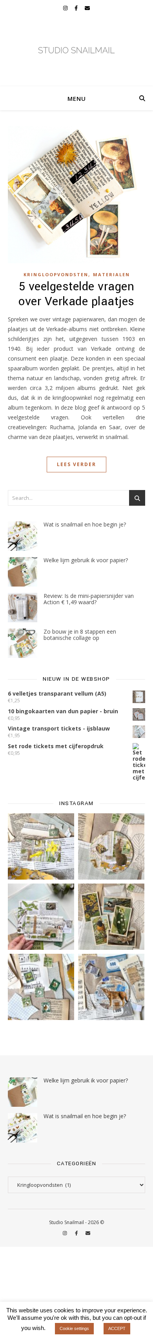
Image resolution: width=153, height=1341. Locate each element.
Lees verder (76, 464)
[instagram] (66, 7)
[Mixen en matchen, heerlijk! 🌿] (41, 917)
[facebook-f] (77, 7)
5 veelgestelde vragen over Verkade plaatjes (76, 294)
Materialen (111, 274)
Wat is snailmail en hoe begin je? (85, 524)
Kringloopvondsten (56, 274)
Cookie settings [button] (74, 1328)
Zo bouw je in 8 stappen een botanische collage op (80, 634)
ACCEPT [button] (117, 1328)
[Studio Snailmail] (76, 51)
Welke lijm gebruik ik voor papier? (86, 560)
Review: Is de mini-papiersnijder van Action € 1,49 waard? (89, 599)
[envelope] (87, 7)
